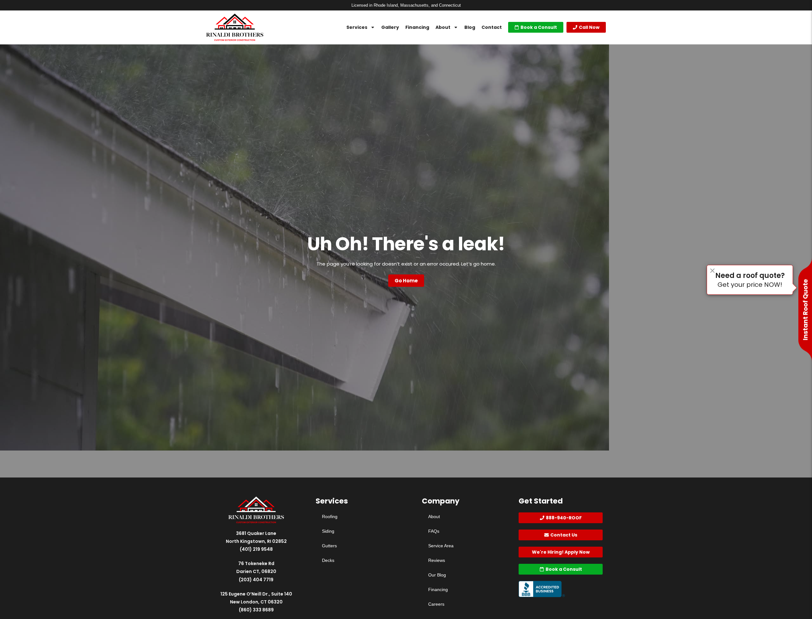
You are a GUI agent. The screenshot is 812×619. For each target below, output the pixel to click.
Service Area (441, 545)
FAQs (433, 531)
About (442, 27)
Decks (328, 560)
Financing (417, 27)
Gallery (390, 27)
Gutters (329, 545)
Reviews (436, 560)
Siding (328, 531)
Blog (469, 27)
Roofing (329, 516)
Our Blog (437, 574)
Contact (491, 27)
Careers (436, 604)
